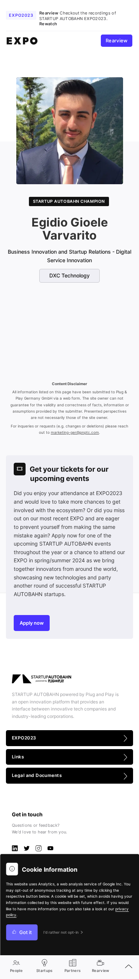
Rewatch (48, 23)
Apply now (32, 623)
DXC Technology (69, 276)
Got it (25, 932)
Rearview (117, 40)
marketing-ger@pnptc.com (75, 432)
